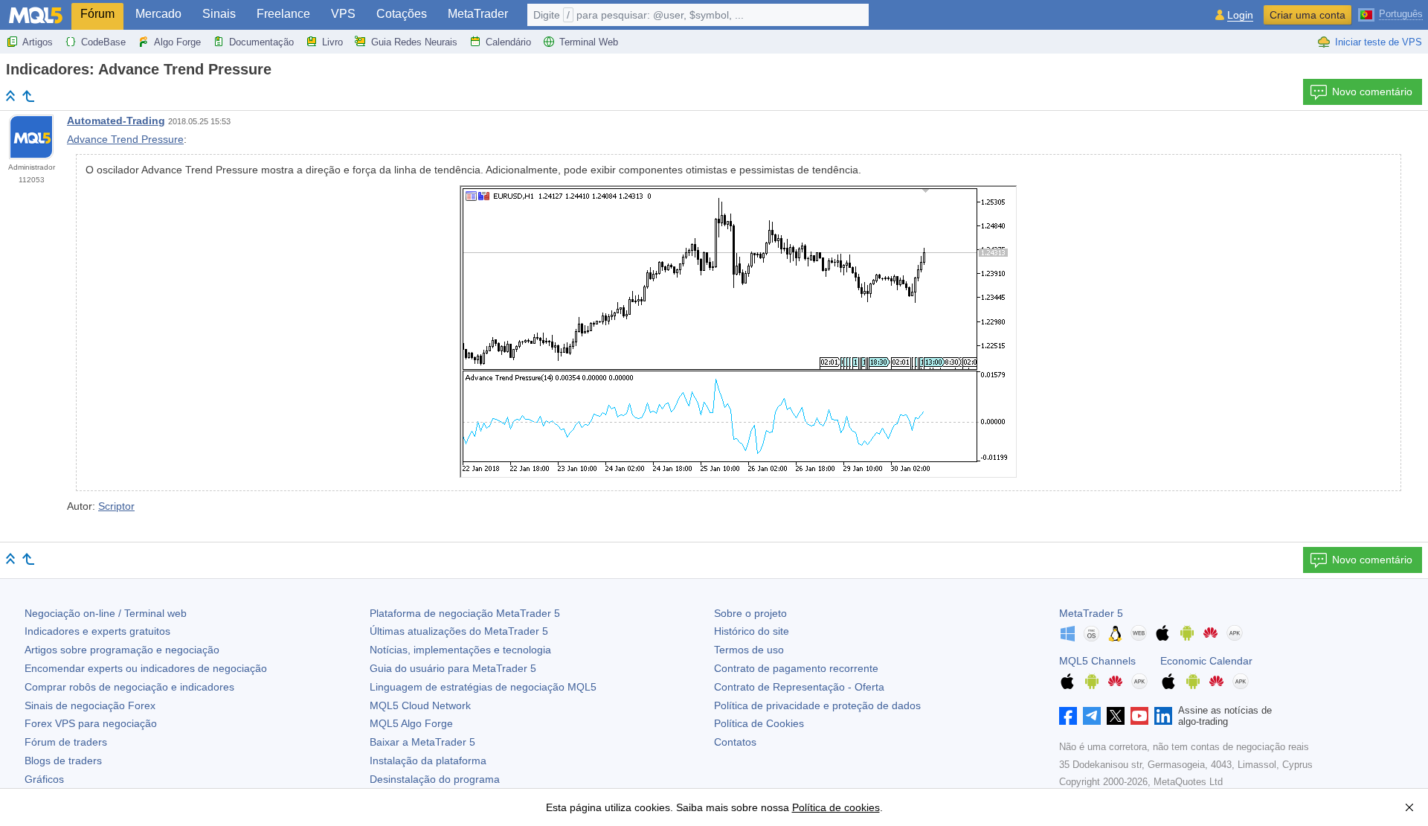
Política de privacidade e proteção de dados (817, 705)
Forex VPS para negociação (91, 723)
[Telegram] (1092, 716)
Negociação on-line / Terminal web (106, 613)
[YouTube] (1139, 716)
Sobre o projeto (750, 613)
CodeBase (103, 42)
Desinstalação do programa (435, 779)
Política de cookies (836, 807)
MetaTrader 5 (1091, 613)
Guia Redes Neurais (414, 42)
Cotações (401, 13)
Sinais (219, 13)
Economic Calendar (1206, 661)
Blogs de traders (63, 760)
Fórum (97, 13)
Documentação (261, 42)
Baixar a (422, 742)
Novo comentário (1372, 91)
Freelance (283, 13)
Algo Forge (177, 42)
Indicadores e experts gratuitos (97, 631)
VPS (343, 13)
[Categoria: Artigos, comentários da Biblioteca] (28, 96)
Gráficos (44, 779)
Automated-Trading (116, 121)
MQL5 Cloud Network (420, 705)
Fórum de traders (66, 742)
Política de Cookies (759, 723)
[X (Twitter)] (1116, 716)
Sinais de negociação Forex (90, 705)
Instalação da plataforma (428, 760)
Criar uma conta (1307, 15)
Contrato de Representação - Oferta (799, 687)
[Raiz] (10, 95)
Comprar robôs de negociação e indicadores (129, 687)
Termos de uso (749, 650)
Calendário (508, 42)
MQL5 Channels (1097, 661)
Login (1240, 15)
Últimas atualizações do (459, 631)
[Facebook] (1068, 716)
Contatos (735, 742)
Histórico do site (751, 631)
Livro (332, 42)
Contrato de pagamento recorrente (796, 668)
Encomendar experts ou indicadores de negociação (146, 668)
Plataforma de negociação (465, 613)
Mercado (158, 13)
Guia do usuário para (453, 668)
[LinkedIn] (1163, 716)
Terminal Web (588, 42)
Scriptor (116, 506)
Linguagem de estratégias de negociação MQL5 (483, 687)
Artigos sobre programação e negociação (122, 650)
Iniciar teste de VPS (1378, 42)
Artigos (37, 42)
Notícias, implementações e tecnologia (460, 650)
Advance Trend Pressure (125, 139)
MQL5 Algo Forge (411, 723)
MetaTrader (478, 13)
